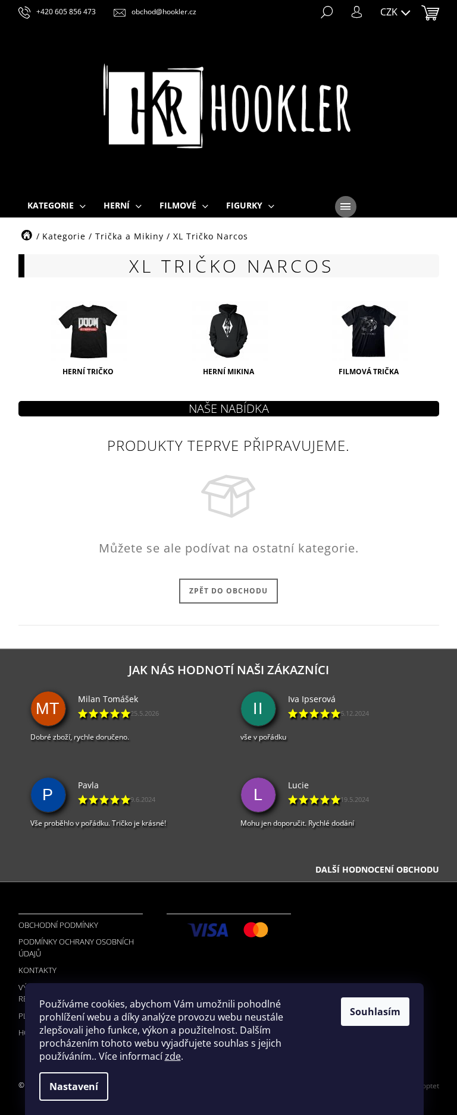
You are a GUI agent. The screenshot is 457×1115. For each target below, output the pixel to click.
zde (173, 1056)
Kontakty (37, 970)
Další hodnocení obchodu (377, 869)
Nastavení (73, 1086)
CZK (390, 11)
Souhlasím (375, 1011)
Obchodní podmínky (58, 925)
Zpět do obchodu (228, 591)
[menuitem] (56, 206)
